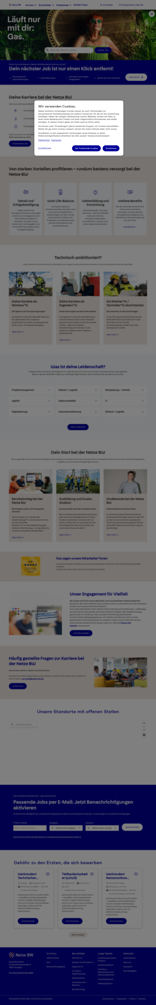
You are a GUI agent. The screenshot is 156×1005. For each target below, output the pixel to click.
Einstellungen (44, 148)
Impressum (56, 140)
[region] (78, 128)
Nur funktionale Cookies (86, 148)
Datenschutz (44, 140)
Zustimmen (111, 148)
